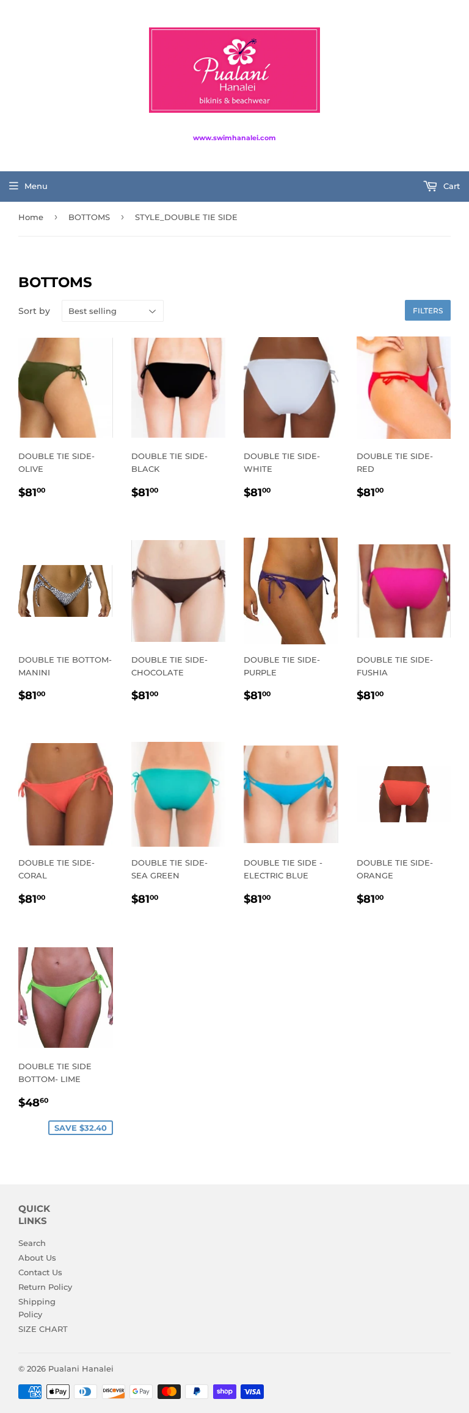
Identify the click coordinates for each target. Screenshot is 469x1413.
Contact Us (40, 1272)
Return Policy (45, 1287)
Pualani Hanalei (81, 1368)
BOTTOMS (89, 217)
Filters (428, 310)
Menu (36, 186)
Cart (450, 186)
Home (30, 217)
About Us (37, 1257)
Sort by (34, 310)
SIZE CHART (43, 1329)
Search (32, 1243)
